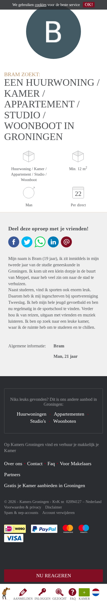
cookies (40, 5)
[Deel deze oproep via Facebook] (13, 241)
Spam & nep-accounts (21, 513)
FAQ (73, 598)
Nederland (94, 502)
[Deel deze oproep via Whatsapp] (40, 241)
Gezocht (59, 598)
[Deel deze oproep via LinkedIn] (53, 241)
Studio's (38, 421)
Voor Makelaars (75, 463)
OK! (89, 4)
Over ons (13, 463)
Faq (51, 463)
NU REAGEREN (53, 575)
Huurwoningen (31, 414)
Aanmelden (23, 598)
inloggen (42, 598)
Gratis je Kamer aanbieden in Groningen (44, 485)
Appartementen (69, 414)
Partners (12, 474)
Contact (35, 463)
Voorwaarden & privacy (22, 507)
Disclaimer (53, 507)
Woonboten (64, 421)
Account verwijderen (58, 513)
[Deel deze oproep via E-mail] (66, 241)
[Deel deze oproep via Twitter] (26, 241)
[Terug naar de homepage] (6, 594)
